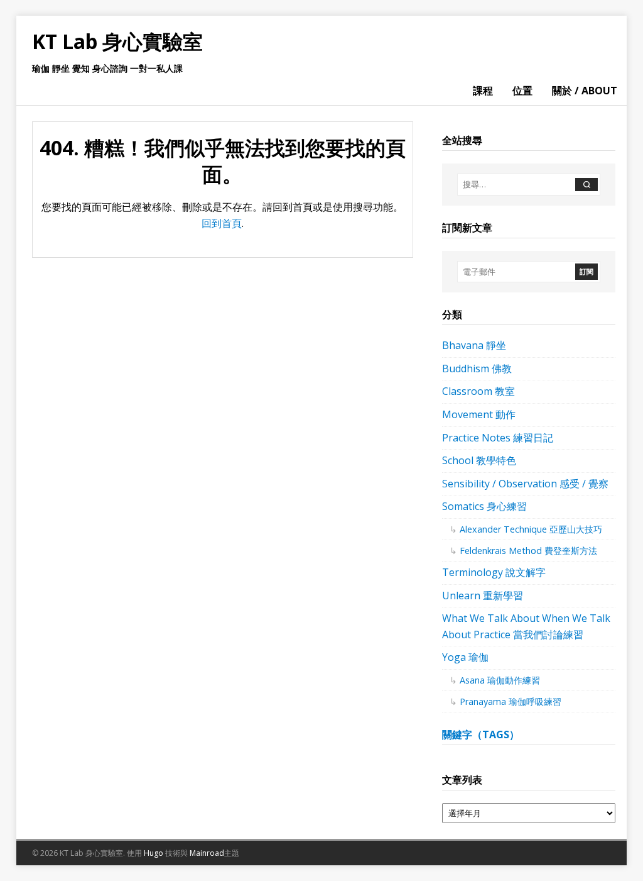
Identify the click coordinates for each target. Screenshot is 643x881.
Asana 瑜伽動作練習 (500, 680)
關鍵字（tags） (480, 734)
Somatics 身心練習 (484, 506)
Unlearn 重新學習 (482, 595)
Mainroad (207, 853)
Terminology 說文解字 (494, 572)
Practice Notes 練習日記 (497, 438)
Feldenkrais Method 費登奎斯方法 (528, 551)
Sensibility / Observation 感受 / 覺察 (525, 483)
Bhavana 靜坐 (474, 345)
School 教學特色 (479, 460)
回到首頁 (222, 223)
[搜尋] (586, 184)
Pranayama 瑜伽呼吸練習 (510, 701)
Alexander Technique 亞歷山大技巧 (531, 529)
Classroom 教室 (478, 391)
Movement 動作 (479, 414)
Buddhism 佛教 (477, 368)
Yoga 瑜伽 (465, 657)
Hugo (153, 853)
